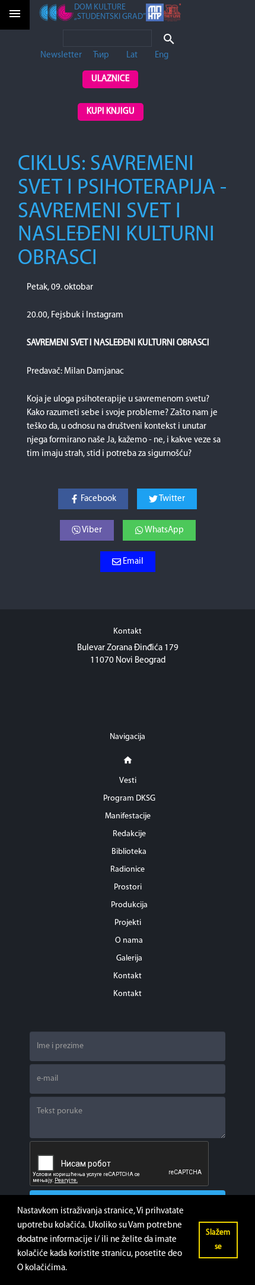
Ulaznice (110, 79)
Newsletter (61, 55)
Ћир (101, 55)
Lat (132, 55)
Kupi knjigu (111, 111)
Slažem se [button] (218, 1240)
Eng (161, 55)
